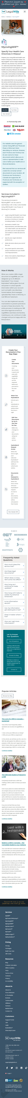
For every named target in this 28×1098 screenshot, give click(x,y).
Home (3, 16)
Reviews (7, 998)
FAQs (6, 970)
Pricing (8, 942)
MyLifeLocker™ (9, 926)
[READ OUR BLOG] (26, 1068)
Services (8, 16)
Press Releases (9, 992)
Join (6, 1022)
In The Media (9, 995)
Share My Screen (10, 1030)
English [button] (9, 1073)
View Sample (7, 114)
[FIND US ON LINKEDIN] (21, 1068)
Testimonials (9, 1000)
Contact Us (16, 670)
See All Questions (15, 642)
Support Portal (9, 1020)
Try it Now (14, 110)
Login (7, 1025)
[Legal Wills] (10, 11)
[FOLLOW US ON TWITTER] (12, 1068)
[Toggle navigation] (24, 11)
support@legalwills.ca (11, 1062)
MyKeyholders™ (10, 937)
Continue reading (7, 750)
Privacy (7, 978)
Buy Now (6, 110)
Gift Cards (8, 953)
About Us (8, 986)
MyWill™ (7, 915)
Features (8, 975)
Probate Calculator (11, 965)
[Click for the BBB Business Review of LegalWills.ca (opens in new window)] (8, 1080)
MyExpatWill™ (9, 923)
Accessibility (9, 981)
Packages (8, 948)
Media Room (9, 1008)
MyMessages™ (9, 934)
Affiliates (8, 1003)
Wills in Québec (10, 968)
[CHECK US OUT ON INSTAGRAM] (16, 1068)
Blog (6, 962)
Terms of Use (9, 973)
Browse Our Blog (15, 656)
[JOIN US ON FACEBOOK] (7, 1068)
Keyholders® (9, 1027)
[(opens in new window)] (15, 1080)
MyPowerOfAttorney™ (11, 918)
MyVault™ (8, 931)
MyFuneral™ (8, 929)
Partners (7, 1005)
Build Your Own (9, 951)
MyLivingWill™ (9, 921)
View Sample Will (13, 512)
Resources (9, 959)
